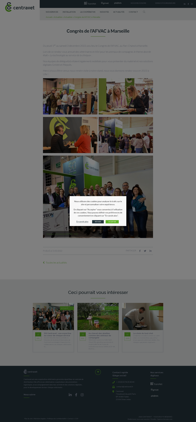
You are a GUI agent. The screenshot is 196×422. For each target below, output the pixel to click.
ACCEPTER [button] (112, 222)
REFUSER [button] (98, 222)
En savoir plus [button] (82, 221)
